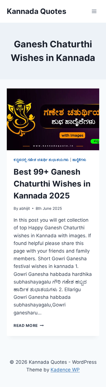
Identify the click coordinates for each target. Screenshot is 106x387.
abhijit (24, 208)
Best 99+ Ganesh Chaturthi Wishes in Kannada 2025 (52, 183)
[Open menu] (94, 11)
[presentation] (53, 119)
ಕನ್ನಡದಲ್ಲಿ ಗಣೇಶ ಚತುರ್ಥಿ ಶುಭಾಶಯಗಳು (41, 160)
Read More (29, 325)
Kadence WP (65, 370)
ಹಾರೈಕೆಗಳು (79, 160)
